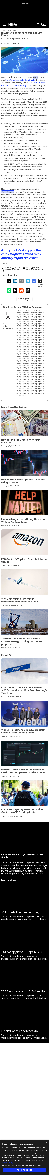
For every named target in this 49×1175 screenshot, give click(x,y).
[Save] (28, 291)
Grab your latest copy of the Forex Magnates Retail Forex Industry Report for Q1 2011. (21, 254)
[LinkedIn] (15, 281)
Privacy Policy (7, 1163)
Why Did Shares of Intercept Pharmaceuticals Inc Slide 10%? (19, 600)
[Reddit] (21, 290)
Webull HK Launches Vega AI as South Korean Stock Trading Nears (23, 731)
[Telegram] (28, 281)
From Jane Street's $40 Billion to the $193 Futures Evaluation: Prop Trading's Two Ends (24, 690)
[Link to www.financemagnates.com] (24, 423)
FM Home (3, 30)
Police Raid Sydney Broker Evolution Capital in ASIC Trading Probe (22, 811)
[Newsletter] (38, 24)
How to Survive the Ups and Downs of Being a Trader (23, 481)
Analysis (15, 30)
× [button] (46, 1142)
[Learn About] (40, 283)
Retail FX (9, 30)
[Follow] (15, 291)
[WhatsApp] (9, 290)
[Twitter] (9, 281)
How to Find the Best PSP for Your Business (20, 441)
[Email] (21, 281)
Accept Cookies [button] (24, 1170)
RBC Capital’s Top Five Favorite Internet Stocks (24, 560)
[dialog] (24, 1157)
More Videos (8, 880)
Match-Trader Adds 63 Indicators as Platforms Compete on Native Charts (23, 771)
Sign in (44, 24)
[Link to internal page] (8, 315)
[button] (24, 1165)
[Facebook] (34, 281)
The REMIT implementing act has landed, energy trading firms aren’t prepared (22, 641)
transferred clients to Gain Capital (20, 80)
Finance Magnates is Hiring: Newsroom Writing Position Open (24, 521)
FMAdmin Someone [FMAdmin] (28, 39)
